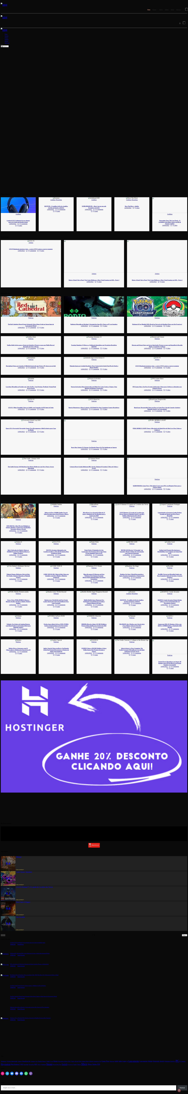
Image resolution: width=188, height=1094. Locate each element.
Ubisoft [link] (79, 1064)
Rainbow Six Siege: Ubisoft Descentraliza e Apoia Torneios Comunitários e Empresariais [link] (131, 575)
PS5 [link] (22, 1064)
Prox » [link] (184, 935)
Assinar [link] (182, 1088)
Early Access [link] (74, 1061)
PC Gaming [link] (182, 1061)
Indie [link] (116, 1061)
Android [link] (20, 1061)
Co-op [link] (51, 1061)
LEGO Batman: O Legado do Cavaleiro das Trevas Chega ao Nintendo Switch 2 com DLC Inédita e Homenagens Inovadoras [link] (131, 514)
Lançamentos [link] (143, 1061)
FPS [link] (100, 1061)
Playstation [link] (5, 1064)
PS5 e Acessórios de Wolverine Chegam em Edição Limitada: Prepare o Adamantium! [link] (29, 964)
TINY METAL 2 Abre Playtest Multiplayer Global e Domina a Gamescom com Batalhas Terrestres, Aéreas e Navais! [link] (18, 527)
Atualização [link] (26, 1061)
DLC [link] (69, 1061)
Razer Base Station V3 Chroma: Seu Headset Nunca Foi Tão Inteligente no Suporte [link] (94, 447)
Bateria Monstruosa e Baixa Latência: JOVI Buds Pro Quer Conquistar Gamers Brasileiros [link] (94, 407)
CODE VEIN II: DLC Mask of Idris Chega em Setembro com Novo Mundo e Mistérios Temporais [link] (56, 576)
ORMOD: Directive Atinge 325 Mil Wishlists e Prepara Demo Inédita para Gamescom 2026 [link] (94, 624)
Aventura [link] (33, 1061)
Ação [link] (36, 1061)
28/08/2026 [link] (12, 944)
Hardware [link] (112, 1061)
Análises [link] (18, 214)
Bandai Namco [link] (42, 1061)
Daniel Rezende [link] (21, 955)
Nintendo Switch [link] (158, 1061)
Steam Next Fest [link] (57, 1064)
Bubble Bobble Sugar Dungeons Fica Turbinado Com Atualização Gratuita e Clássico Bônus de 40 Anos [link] (94, 601)
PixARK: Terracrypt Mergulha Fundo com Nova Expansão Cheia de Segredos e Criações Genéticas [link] (169, 576)
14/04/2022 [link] (12, 224)
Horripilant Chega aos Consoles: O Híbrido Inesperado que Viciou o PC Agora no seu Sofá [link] (31, 366)
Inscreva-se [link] (95, 845)
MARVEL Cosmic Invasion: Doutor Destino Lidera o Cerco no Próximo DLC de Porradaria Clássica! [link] (170, 601)
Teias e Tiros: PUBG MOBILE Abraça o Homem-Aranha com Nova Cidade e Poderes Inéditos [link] (18, 601)
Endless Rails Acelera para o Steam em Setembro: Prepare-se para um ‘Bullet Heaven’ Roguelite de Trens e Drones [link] (31, 345)
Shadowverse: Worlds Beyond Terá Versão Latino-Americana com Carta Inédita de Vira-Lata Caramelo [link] (56, 601)
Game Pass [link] (105, 1061)
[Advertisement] (59, 806)
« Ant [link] (3, 935)
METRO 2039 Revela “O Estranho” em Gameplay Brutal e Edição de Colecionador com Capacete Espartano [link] (132, 551)
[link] (4, 4)
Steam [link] (49, 1064)
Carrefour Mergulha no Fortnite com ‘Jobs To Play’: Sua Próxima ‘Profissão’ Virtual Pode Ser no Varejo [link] (31, 387)
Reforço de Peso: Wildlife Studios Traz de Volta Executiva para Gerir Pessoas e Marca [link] (56, 513)
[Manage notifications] (179, 1090)
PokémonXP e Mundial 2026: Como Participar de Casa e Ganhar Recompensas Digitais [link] (30, 953)
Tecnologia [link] (70, 1064)
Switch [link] (64, 1064)
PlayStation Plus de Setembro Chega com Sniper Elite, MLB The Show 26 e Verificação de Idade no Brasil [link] (34, 974)
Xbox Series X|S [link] (94, 1064)
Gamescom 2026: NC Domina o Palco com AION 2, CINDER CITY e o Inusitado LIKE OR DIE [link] (170, 625)
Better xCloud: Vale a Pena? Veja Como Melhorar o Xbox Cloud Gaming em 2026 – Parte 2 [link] (157, 280)
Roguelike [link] (26, 1064)
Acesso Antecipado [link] (12, 1061)
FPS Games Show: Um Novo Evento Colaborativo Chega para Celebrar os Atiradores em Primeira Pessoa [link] (157, 387)
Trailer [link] (75, 1064)
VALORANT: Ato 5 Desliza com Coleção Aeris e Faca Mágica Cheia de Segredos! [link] (132, 624)
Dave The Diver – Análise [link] (132, 206)
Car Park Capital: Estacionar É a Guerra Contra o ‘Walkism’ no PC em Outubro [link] (28, 985)
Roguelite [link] (31, 1064)
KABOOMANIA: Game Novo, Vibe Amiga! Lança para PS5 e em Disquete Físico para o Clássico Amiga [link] (157, 486)
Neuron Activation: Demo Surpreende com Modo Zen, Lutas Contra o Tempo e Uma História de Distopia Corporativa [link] (94, 387)
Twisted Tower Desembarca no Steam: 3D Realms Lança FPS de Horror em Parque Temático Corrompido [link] (169, 663)
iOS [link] (127, 1061)
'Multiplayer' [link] (4, 1061)
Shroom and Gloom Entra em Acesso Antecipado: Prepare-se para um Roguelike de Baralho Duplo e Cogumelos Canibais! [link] (157, 345)
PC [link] (177, 1060)
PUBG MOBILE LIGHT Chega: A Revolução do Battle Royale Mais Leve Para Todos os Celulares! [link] (157, 429)
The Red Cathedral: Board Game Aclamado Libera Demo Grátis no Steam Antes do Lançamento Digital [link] (31, 325)
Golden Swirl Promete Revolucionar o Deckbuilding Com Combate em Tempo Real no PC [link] (170, 551)
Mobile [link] (150, 1061)
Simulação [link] (43, 1064)
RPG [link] (36, 1064)
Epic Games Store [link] (84, 1061)
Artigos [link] (31, 242)
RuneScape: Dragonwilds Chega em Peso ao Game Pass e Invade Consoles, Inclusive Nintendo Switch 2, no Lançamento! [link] (157, 408)
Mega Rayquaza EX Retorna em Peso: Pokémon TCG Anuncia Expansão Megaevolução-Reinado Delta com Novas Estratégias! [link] (94, 577)
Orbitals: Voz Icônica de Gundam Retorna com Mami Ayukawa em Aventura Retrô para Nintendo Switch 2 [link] (18, 625)
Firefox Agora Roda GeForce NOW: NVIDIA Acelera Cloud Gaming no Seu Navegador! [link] (56, 624)
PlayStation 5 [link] (15, 1064)
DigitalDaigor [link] (20, 944)
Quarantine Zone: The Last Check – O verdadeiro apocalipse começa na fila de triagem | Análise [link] (170, 222)
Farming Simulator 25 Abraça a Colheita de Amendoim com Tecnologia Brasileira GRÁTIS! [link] (94, 345)
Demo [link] (55, 1061)
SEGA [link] (39, 1064)
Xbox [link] (84, 1064)
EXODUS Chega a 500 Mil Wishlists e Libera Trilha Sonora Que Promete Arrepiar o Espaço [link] (94, 650)
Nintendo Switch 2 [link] (170, 1061)
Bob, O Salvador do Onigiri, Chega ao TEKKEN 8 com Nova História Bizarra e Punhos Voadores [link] (18, 551)
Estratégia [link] (96, 1061)
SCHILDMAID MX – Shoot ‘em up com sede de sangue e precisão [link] (94, 207)
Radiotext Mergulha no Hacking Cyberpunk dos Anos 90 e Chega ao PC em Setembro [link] (93, 324)
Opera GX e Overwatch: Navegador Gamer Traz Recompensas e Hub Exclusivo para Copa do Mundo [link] (31, 429)
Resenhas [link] (59, 200)
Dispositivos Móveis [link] (63, 1061)
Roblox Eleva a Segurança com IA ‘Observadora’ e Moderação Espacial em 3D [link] (18, 649)
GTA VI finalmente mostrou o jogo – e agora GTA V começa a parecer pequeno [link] (31, 249)
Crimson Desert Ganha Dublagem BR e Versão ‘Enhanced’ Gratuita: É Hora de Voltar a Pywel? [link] (94, 467)
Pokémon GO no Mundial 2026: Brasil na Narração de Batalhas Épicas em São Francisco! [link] (157, 324)
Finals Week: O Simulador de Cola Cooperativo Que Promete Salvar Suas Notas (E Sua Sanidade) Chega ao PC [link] (94, 551)
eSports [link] (91, 1061)
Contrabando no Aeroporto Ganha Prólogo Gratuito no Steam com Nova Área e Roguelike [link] (170, 514)
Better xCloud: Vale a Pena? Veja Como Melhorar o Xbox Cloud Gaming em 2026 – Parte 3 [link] (94, 280)
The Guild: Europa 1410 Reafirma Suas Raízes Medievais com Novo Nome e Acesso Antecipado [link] (31, 467)
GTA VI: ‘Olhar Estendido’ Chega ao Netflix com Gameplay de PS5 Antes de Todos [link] (31, 407)
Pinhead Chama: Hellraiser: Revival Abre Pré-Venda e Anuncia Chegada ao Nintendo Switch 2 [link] (18, 576)
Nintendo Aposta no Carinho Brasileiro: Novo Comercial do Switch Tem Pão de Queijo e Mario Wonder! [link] (94, 366)
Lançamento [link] (133, 1061)
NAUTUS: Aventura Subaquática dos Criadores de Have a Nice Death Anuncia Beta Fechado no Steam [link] (56, 551)
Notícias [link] (30, 318)
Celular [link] (48, 1061)
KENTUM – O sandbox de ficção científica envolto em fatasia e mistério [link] (56, 207)
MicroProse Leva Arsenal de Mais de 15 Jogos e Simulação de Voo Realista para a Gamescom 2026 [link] (93, 514)
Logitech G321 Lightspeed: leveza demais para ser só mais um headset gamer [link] (18, 221)
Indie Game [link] (122, 1061)
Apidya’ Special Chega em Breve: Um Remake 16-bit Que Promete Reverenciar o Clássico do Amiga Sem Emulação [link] (56, 650)
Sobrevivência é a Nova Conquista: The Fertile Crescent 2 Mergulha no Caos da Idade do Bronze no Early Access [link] (132, 650)
